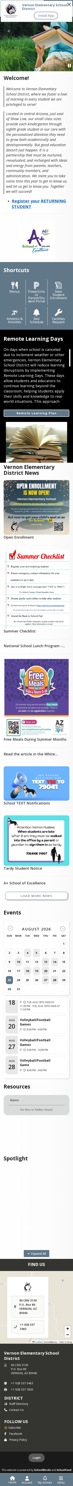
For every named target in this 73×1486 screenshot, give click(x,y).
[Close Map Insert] (63, 1280)
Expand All (38, 1253)
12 (36, 962)
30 (9, 989)
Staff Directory (18, 1404)
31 (18, 989)
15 (63, 962)
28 (54, 980)
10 (18, 962)
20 (45, 971)
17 (18, 971)
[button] (67, 1329)
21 (54, 971)
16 (9, 971)
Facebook (15, 1434)
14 (54, 962)
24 (18, 980)
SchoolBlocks (42, 1469)
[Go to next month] (62, 928)
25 (27, 980)
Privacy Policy (18, 1440)
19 (36, 971)
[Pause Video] (69, 65)
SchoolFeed (64, 1469)
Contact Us (16, 1410)
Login (37, 1458)
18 (27, 971)
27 (45, 980)
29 (63, 980)
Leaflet (38, 1341)
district (13, 1398)
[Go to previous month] (10, 928)
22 (63, 971)
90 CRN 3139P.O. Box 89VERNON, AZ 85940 (24, 1369)
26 (36, 980)
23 (9, 980)
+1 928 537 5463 (22, 1383)
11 (27, 962)
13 (45, 962)
